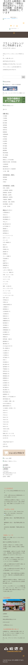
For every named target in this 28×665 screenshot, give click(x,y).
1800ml (4, 428)
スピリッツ (5, 279)
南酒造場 (5, 231)
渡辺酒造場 (5, 217)
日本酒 (4, 267)
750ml (4, 424)
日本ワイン (5, 238)
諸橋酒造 (7, 192)
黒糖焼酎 (5, 265)
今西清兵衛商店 (6, 304)
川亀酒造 (7, 199)
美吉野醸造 (8, 204)
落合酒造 (5, 148)
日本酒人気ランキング (8, 435)
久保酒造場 (5, 164)
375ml (4, 415)
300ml (4, 410)
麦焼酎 (4, 251)
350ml (4, 214)
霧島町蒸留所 (6, 405)
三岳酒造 (5, 118)
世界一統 (5, 297)
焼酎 (4, 247)
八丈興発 (5, 120)
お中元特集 (5, 226)
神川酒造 (5, 146)
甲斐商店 (5, 136)
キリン (4, 240)
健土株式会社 (6, 224)
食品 (4, 244)
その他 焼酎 (6, 171)
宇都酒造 (5, 127)
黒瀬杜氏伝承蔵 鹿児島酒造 (9, 162)
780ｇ (4, 221)
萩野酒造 (5, 233)
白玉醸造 (5, 143)
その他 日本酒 (6, 206)
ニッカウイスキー (7, 295)
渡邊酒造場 (5, 166)
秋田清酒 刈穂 (9, 201)
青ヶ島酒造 (5, 155)
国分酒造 (5, 123)
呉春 (6, 188)
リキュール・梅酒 (7, 272)
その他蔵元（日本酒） (8, 408)
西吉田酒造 (5, 152)
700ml (4, 419)
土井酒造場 (8, 190)
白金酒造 (5, 141)
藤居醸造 (5, 150)
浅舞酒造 (5, 327)
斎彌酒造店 (5, 320)
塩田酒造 (5, 125)
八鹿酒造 (5, 307)
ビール (4, 284)
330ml (4, 412)
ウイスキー (5, 277)
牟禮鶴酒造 (5, 134)
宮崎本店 (5, 316)
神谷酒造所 (5, 334)
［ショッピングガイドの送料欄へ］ (11, 561)
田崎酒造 (5, 157)
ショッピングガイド (12, 93)
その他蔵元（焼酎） (7, 401)
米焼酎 (4, 254)
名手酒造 (5, 179)
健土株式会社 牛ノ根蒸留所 (9, 169)
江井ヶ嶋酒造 (6, 242)
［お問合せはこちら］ (8, 625)
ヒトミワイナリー (7, 235)
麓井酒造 (7, 195)
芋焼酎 (4, 249)
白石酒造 (5, 139)
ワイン (4, 281)
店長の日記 (5, 446)
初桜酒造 (5, 309)
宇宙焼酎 (5, 258)
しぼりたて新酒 (6, 270)
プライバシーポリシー (13, 638)
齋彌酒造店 (8, 197)
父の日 (4, 438)
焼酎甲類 (5, 263)
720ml (4, 422)
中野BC (4, 182)
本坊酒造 (5, 325)
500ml (4, 417)
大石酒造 (5, 313)
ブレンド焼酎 (6, 256)
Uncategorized (6, 346)
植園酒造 (5, 132)
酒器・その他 (6, 286)
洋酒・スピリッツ (7, 274)
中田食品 (5, 300)
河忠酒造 (5, 362)
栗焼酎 (4, 228)
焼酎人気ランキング (7, 433)
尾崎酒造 (5, 177)
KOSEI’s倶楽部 (6, 403)
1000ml (4, 431)
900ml (4, 426)
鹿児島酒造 (5, 399)
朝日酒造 (5, 323)
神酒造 (4, 336)
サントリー (5, 290)
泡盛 (4, 261)
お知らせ (13, 48)
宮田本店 (5, 129)
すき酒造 (5, 116)
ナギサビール (6, 293)
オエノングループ (7, 288)
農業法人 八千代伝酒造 (8, 159)
